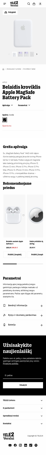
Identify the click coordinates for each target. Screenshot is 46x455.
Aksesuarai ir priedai (14, 69)
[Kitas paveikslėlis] (37, 54)
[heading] (14, 222)
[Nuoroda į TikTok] (30, 445)
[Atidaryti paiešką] (28, 4)
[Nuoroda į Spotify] (36, 445)
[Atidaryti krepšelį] (34, 4)
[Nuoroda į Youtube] (10, 445)
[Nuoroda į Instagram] (20, 445)
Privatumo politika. (10, 363)
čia (12, 297)
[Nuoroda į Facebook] (15, 445)
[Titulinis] (3, 69)
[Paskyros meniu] (40, 4)
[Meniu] (4, 4)
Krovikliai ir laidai (29, 69)
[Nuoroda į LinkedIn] (25, 445)
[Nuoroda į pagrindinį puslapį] (8, 436)
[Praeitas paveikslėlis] (9, 54)
